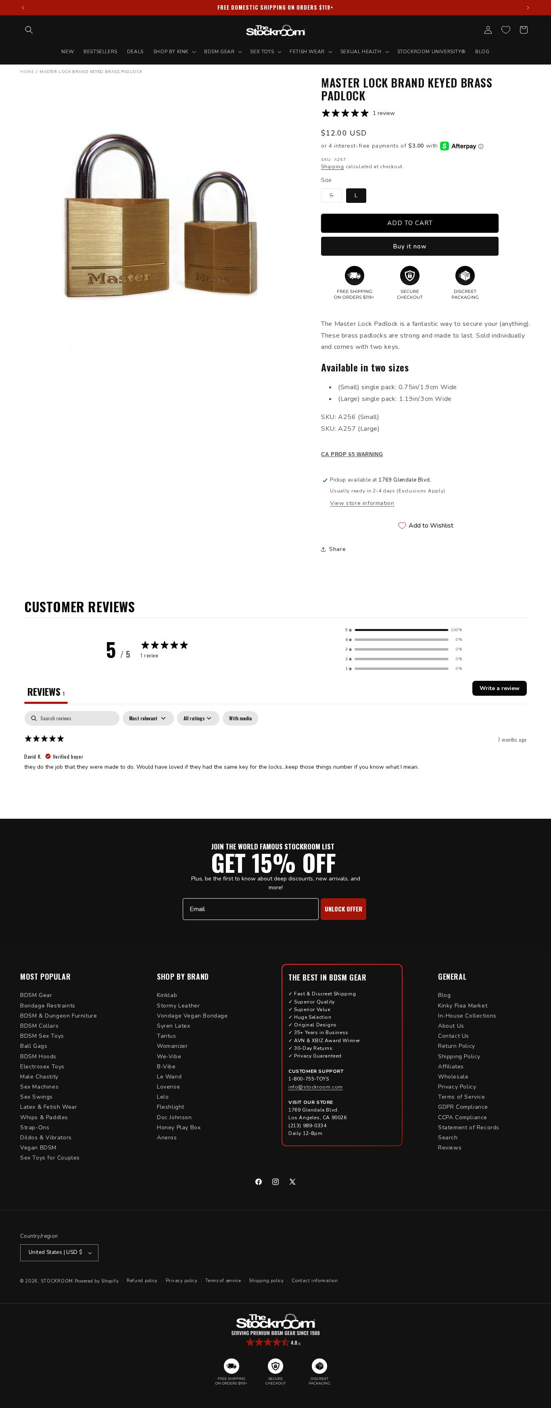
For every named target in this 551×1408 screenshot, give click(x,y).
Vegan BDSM (38, 1147)
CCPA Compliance (462, 1117)
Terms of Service (461, 1097)
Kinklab (167, 995)
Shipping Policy (459, 1056)
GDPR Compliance (463, 1107)
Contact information (315, 1281)
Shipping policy (266, 1281)
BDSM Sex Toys (42, 1036)
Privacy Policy (457, 1087)
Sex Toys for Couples (50, 1158)
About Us (451, 1026)
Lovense (168, 1087)
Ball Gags (33, 1046)
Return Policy (456, 1046)
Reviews (449, 1147)
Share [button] (337, 549)
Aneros (167, 1137)
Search (448, 1137)
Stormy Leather (178, 1006)
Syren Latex (173, 1026)
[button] (29, 30)
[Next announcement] (528, 7)
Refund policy (142, 1281)
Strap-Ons (34, 1127)
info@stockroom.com (315, 1087)
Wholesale (453, 1077)
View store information (362, 503)
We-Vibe (169, 1056)
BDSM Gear (36, 995)
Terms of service (223, 1281)
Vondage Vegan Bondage (192, 1016)
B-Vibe (166, 1066)
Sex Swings (36, 1097)
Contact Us (453, 1036)
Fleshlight (170, 1107)
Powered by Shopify (97, 1281)
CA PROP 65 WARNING (352, 454)
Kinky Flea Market (462, 1006)
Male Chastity (39, 1077)
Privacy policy (182, 1281)
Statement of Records (468, 1127)
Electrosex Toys (42, 1066)
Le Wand (169, 1077)
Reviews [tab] (46, 691)
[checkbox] (240, 718)
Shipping (332, 166)
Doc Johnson (174, 1117)
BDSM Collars (39, 1026)
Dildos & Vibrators (46, 1137)
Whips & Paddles (44, 1117)
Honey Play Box (178, 1127)
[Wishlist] (506, 30)
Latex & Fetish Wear (48, 1107)
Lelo (163, 1097)
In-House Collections (467, 1016)
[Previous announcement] (23, 7)
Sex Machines (39, 1087)
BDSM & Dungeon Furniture (58, 1016)
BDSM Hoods (38, 1056)
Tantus (166, 1036)
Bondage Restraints (47, 1006)
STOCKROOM (57, 1281)
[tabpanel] (275, 763)
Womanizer (172, 1046)
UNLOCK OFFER (343, 908)
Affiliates (451, 1066)
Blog (444, 995)
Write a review (500, 688)
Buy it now (410, 246)
